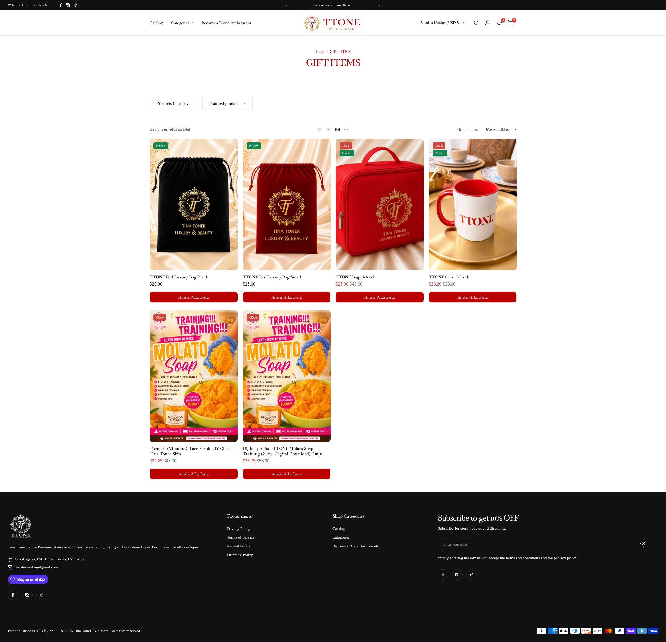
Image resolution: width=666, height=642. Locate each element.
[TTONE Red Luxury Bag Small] (287, 204)
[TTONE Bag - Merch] (380, 204)
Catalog (338, 529)
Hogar (320, 52)
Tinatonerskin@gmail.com (36, 567)
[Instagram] (68, 5)
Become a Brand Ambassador (356, 546)
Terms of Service (240, 537)
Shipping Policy (240, 555)
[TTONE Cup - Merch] (473, 204)
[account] (488, 23)
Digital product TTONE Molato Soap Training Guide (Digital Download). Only (282, 451)
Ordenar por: (467, 129)
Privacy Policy (239, 529)
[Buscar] (476, 23)
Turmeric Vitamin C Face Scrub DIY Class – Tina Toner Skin (192, 451)
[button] (286, 5)
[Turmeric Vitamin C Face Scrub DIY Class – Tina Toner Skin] (194, 376)
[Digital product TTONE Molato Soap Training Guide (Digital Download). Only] (287, 376)
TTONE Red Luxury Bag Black (179, 277)
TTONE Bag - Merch (355, 277)
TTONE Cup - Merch (449, 277)
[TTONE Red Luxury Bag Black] (194, 204)
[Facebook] (61, 5)
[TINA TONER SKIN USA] (333, 23)
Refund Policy (238, 546)
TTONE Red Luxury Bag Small (272, 277)
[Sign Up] (642, 544)
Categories (341, 537)
